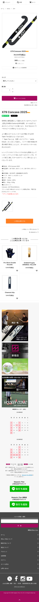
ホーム (2, 8)
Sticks (8, 8)
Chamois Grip (10, 292)
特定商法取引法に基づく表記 (29, 583)
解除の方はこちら (33, 530)
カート (34, 2)
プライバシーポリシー (19, 586)
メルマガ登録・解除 (7, 583)
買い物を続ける (33, 232)
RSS (15, 583)
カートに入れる (20, 98)
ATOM (19, 583)
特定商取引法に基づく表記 (30, 105)
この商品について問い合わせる (29, 229)
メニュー (7, 2)
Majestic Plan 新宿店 (27, 475)
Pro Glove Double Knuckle (10, 263)
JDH (14, 8)
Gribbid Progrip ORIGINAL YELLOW (29, 264)
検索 (20, 2)
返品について (34, 102)
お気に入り (20, 63)
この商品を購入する (19, 221)
